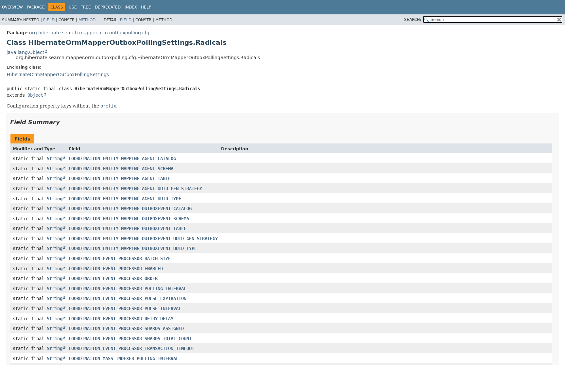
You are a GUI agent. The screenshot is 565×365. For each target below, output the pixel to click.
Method (86, 20)
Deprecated (108, 7)
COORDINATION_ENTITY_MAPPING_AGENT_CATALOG (122, 158)
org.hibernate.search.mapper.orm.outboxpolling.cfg (89, 32)
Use (73, 7)
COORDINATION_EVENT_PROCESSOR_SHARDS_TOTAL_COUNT (130, 338)
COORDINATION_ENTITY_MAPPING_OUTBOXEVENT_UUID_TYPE (133, 248)
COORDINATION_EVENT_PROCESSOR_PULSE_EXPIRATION (127, 298)
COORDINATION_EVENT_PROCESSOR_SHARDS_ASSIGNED (126, 328)
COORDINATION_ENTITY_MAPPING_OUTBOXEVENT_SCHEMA (129, 218)
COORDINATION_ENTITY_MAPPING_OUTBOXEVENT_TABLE (127, 228)
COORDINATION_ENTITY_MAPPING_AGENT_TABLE (120, 178)
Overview (12, 7)
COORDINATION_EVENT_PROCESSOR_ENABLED (116, 268)
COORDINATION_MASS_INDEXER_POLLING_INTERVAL (124, 358)
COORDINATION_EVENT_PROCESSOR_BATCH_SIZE (120, 258)
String (54, 158)
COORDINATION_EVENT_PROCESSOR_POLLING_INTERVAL (127, 288)
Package (36, 7)
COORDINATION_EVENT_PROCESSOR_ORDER (113, 278)
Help (146, 7)
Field (49, 20)
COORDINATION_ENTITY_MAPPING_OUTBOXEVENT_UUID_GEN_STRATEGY (143, 238)
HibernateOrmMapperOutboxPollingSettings (58, 74)
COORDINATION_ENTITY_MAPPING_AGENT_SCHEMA (121, 168)
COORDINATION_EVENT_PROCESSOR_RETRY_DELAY (121, 318)
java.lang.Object (25, 52)
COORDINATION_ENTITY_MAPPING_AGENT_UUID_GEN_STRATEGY (135, 188)
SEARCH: (412, 19)
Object (35, 95)
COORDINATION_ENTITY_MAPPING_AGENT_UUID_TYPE (125, 198)
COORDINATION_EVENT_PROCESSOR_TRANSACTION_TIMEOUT (131, 348)
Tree (86, 7)
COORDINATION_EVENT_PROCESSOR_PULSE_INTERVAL (125, 308)
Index (131, 7)
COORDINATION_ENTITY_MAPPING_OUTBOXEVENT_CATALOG (130, 208)
